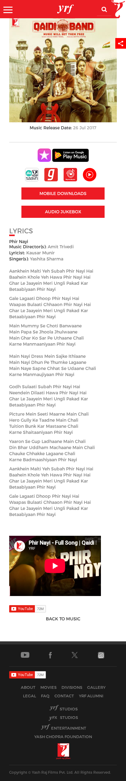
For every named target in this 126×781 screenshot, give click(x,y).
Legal (29, 695)
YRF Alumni (91, 695)
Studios (69, 708)
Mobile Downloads (63, 193)
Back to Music (63, 618)
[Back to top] (106, 775)
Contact (64, 695)
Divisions (71, 687)
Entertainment (68, 728)
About (28, 687)
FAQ (45, 695)
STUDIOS (65, 717)
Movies (48, 687)
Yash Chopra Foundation (63, 736)
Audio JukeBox (63, 211)
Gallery (96, 687)
